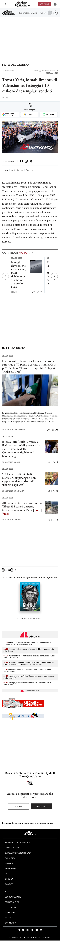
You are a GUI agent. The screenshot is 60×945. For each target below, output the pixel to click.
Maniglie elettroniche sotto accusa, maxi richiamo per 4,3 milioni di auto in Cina (19, 274)
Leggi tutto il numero (29, 618)
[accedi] (55, 4)
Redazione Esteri (11, 520)
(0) (41, 292)
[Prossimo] (54, 276)
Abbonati (44, 4)
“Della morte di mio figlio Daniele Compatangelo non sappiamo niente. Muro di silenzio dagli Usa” (19, 479)
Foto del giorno (15, 64)
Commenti (10, 161)
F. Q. (5, 97)
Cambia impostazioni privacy (18, 853)
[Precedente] (5, 276)
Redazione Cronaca (13, 491)
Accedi (18, 806)
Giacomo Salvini (11, 462)
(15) (56, 430)
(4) (57, 462)
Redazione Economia (13, 430)
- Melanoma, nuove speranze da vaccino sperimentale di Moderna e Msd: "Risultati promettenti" (27, 643)
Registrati (41, 806)
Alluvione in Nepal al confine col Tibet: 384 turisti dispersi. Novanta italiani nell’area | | (22, 508)
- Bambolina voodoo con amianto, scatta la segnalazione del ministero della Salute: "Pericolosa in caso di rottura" (28, 664)
